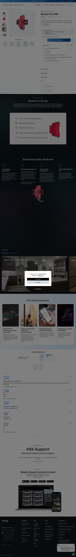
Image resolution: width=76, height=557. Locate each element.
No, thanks (38, 282)
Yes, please (38, 279)
